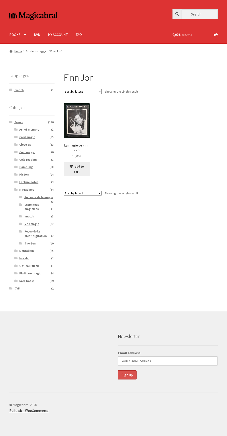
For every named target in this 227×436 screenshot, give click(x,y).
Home (18, 51)
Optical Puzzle (29, 266)
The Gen (30, 243)
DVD (37, 34)
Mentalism (26, 251)
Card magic (27, 137)
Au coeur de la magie (38, 197)
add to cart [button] (79, 169)
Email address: (129, 353)
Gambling (26, 167)
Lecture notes (28, 182)
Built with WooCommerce (29, 410)
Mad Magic (31, 224)
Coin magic (27, 152)
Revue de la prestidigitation (35, 233)
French (19, 90)
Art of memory (29, 129)
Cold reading (28, 160)
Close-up (25, 145)
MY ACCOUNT (58, 34)
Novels (24, 258)
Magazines (26, 190)
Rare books (27, 281)
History (24, 174)
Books (18, 122)
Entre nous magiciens (31, 207)
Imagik (29, 216)
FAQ (79, 34)
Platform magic (30, 273)
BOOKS (14, 34)
